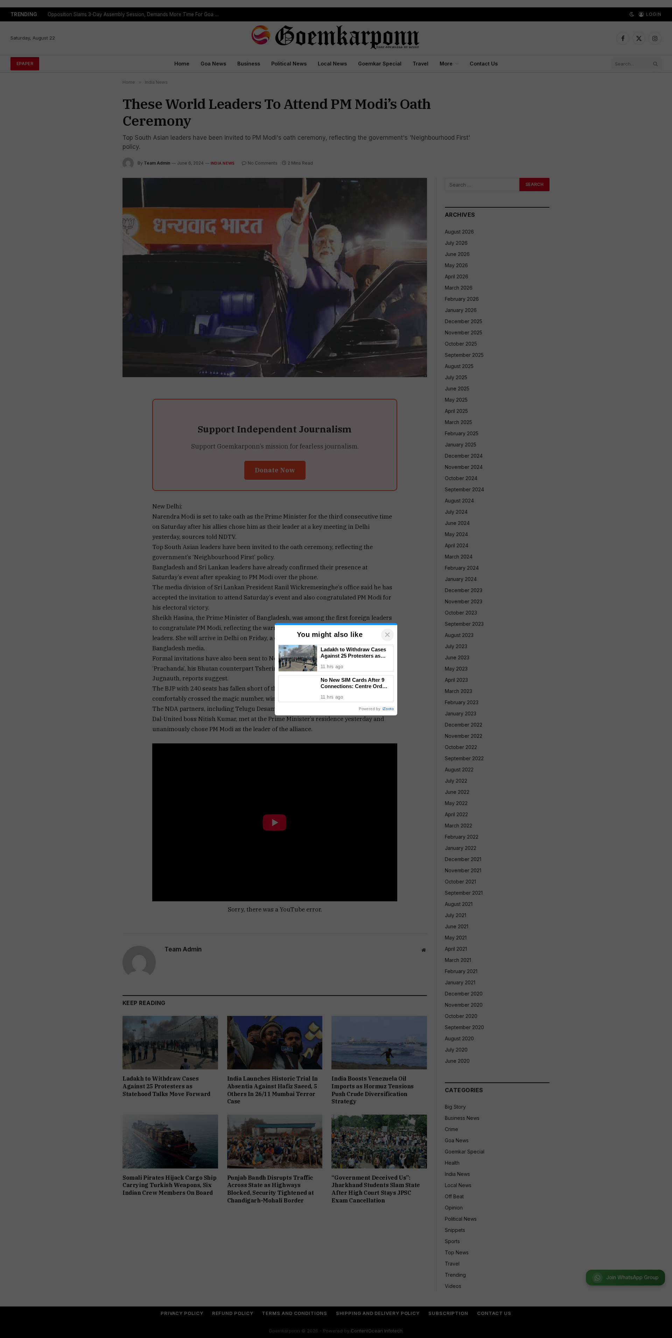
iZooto (388, 709)
